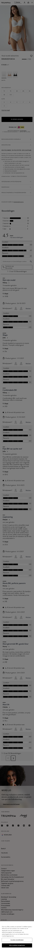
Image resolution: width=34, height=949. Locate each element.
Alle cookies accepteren (17, 945)
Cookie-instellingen (16, 940)
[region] (17, 935)
